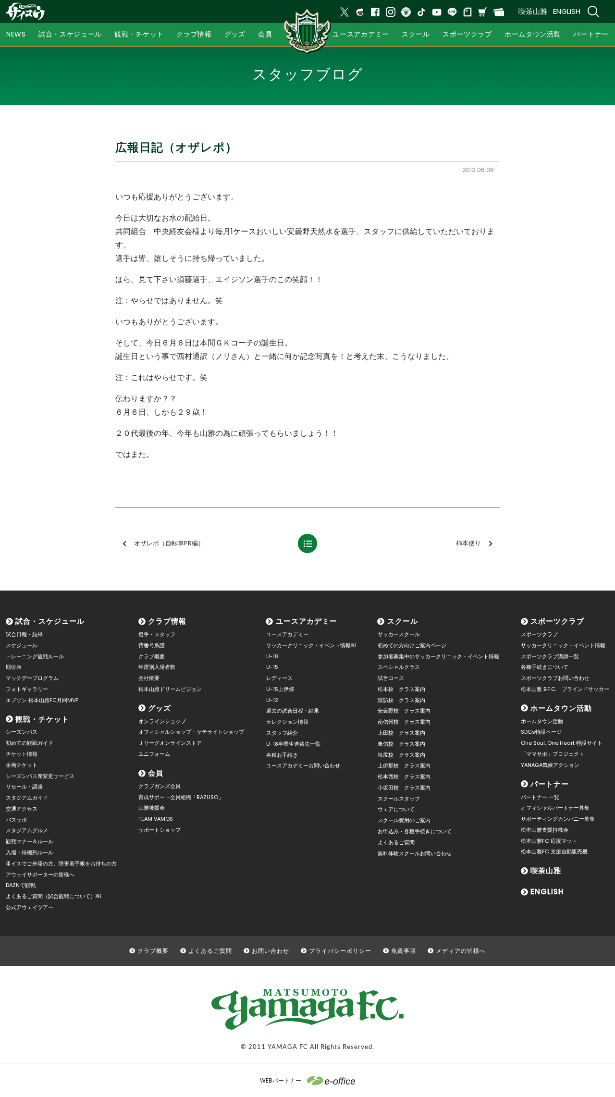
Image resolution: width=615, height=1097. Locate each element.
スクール (402, 621)
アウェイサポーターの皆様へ (40, 874)
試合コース (391, 678)
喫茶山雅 (532, 11)
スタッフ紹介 (282, 733)
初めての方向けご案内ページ (412, 645)
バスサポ (16, 820)
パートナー (549, 784)
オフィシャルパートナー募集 (555, 808)
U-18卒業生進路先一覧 (293, 744)
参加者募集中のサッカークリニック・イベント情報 (438, 656)
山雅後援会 (151, 808)
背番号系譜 (151, 645)
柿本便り (468, 543)
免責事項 (403, 951)
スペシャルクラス (399, 667)
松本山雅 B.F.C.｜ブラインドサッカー (565, 689)
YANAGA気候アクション (550, 765)
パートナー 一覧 (540, 797)
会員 (155, 773)
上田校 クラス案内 (401, 733)
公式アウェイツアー (29, 907)
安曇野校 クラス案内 (404, 711)
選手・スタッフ (156, 634)
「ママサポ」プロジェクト (552, 754)
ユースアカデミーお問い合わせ (303, 765)
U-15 (272, 667)
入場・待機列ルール (29, 852)
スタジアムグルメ (27, 830)
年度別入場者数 (156, 667)
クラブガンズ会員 (159, 786)
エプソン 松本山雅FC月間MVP (42, 700)
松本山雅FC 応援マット (549, 841)
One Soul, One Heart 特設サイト (562, 743)
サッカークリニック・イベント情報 (563, 645)
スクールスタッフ (399, 798)
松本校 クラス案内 (401, 689)
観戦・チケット (42, 719)
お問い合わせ (270, 951)
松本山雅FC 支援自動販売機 (554, 851)
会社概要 (149, 678)
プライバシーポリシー (340, 951)
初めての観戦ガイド (29, 743)
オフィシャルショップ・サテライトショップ (191, 732)
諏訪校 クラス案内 (401, 700)
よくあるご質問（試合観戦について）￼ (53, 896)
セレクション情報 (287, 722)
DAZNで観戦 (21, 885)
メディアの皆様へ (461, 951)
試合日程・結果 (24, 634)
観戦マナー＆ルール (29, 841)
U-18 (272, 656)
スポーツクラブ (557, 621)
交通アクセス (21, 809)
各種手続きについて (544, 667)
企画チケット (21, 765)
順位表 (14, 667)
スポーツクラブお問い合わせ (555, 678)
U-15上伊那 (280, 689)
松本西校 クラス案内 (404, 776)
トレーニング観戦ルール (35, 656)
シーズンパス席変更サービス (40, 776)
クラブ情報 (167, 621)
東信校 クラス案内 (401, 744)
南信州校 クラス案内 (404, 722)
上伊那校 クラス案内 (404, 765)
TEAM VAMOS (155, 819)
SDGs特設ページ (541, 732)
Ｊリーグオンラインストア (170, 743)
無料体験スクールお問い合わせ (415, 853)
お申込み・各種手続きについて (415, 831)
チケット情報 (21, 754)
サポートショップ (159, 830)
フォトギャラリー (27, 689)
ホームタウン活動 (561, 708)
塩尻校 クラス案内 (401, 755)
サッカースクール (399, 634)
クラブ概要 (151, 656)
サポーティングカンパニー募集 (558, 819)
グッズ (159, 708)
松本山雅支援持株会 (544, 830)
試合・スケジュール (50, 621)
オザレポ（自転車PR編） (169, 543)
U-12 (272, 700)
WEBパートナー (280, 1080)
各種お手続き (282, 755)
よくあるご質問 (396, 842)
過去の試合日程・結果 (292, 711)
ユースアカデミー (306, 621)
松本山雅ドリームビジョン (170, 689)
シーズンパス (21, 732)
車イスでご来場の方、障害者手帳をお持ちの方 (61, 863)
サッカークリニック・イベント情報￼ (311, 645)
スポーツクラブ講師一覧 (550, 656)
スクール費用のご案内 (404, 820)
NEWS (16, 34)
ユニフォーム (154, 754)
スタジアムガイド (27, 797)
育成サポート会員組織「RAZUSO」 (180, 797)
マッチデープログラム (32, 678)
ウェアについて (396, 809)
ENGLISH (566, 11)
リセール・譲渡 (24, 786)
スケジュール (21, 645)
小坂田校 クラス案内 (404, 787)
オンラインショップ (162, 721)
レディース (279, 678)
